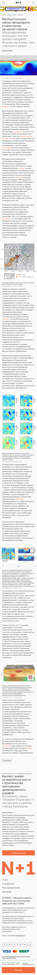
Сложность (8, 884)
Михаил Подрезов (7, 812)
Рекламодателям (11, 887)
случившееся (18, 132)
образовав (19, 177)
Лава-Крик (19, 499)
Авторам (6, 891)
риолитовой (6, 148)
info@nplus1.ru (20, 935)
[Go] (3, 2)
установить (6, 219)
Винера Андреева (7, 50)
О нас (5, 880)
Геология (7, 760)
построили (6, 746)
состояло (22, 168)
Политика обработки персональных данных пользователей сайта (16, 957)
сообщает (6, 106)
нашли (29, 748)
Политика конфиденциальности (28, 963)
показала (5, 319)
